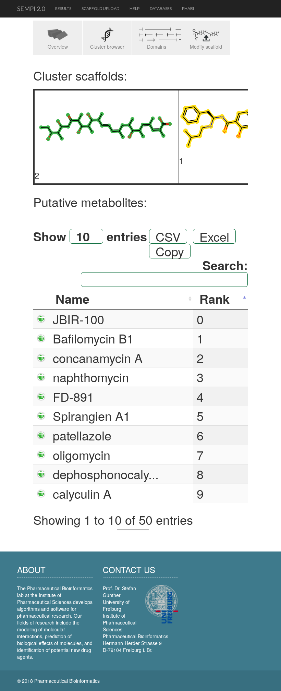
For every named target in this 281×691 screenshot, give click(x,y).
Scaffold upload (100, 8)
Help (134, 8)
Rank (214, 298)
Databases (161, 8)
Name (72, 298)
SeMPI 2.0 (31, 8)
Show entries (90, 236)
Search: (225, 266)
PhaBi (188, 8)
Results (63, 8)
